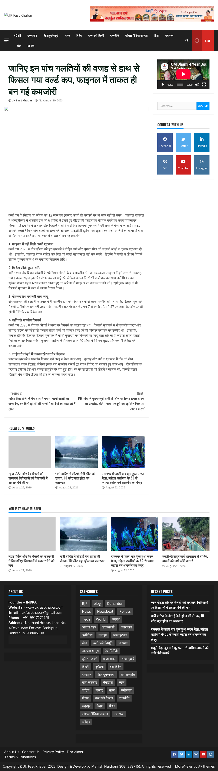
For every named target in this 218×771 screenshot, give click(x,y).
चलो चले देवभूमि (102, 643)
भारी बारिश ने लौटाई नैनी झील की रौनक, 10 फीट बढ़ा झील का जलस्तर (76, 452)
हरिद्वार (86, 721)
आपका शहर (89, 627)
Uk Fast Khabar (22, 100)
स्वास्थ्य (169, 35)
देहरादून (86, 674)
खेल (19, 45)
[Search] (186, 40)
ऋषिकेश (87, 635)
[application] (183, 74)
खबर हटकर (120, 635)
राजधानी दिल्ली (96, 35)
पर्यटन (85, 690)
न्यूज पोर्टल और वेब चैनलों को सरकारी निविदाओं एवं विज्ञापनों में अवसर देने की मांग (30, 452)
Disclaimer (75, 751)
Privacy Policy (53, 751)
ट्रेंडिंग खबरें (89, 658)
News (30, 45)
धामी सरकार (89, 682)
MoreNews (184, 766)
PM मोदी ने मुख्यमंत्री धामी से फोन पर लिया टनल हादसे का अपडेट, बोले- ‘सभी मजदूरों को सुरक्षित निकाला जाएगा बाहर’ (111, 401)
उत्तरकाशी (108, 627)
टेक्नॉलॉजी (111, 650)
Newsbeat (105, 611)
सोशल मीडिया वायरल (136, 35)
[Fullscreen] (204, 84)
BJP (84, 603)
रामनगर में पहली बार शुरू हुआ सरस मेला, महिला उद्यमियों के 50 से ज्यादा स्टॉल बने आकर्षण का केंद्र (123, 452)
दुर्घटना (99, 666)
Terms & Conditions (20, 757)
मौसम (85, 698)
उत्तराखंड (32, 35)
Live (208, 40)
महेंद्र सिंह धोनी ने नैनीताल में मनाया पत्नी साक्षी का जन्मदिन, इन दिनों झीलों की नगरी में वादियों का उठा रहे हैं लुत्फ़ (42, 401)
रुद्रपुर (86, 706)
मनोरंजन (126, 690)
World (101, 619)
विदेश (79, 35)
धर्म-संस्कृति (128, 674)
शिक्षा (156, 35)
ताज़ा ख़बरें (128, 658)
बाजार (99, 690)
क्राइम (103, 635)
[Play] (163, 84)
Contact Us (31, 751)
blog (97, 603)
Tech (86, 619)
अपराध (116, 619)
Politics (125, 611)
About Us (11, 751)
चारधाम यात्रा (90, 650)
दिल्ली (85, 666)
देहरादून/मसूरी (51, 35)
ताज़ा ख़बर (109, 658)
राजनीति (114, 35)
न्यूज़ (121, 682)
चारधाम (123, 643)
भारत (67, 35)
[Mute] (197, 84)
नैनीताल (108, 682)
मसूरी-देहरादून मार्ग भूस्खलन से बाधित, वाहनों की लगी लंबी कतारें (185, 534)
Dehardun (115, 603)
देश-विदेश (115, 666)
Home (17, 35)
